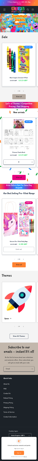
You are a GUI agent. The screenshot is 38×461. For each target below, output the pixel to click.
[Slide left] (15, 91)
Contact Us (7, 393)
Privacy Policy (8, 403)
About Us (6, 384)
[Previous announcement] (4, 3)
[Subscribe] (32, 368)
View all (19, 97)
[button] (4, 9)
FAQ (5, 389)
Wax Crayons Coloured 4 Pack (19, 78)
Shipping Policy (9, 407)
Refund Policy (8, 398)
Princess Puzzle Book (18, 152)
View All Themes (19, 336)
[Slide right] (23, 91)
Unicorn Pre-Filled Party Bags (19, 241)
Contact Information (10, 417)
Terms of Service (9, 412)
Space (6, 319)
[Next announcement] (34, 3)
